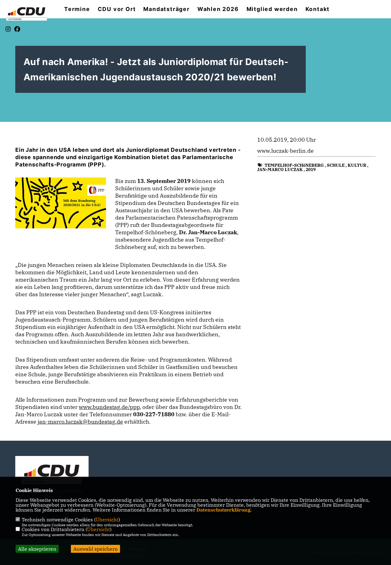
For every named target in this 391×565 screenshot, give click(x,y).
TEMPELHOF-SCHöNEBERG (294, 165)
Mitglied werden (272, 9)
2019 (311, 169)
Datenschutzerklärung (223, 510)
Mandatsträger (166, 9)
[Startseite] (51, 473)
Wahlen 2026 (218, 9)
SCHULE (336, 165)
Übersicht (107, 519)
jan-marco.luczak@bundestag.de (80, 421)
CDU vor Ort (117, 9)
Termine (77, 9)
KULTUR (357, 165)
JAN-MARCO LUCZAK (280, 169)
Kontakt (317, 9)
